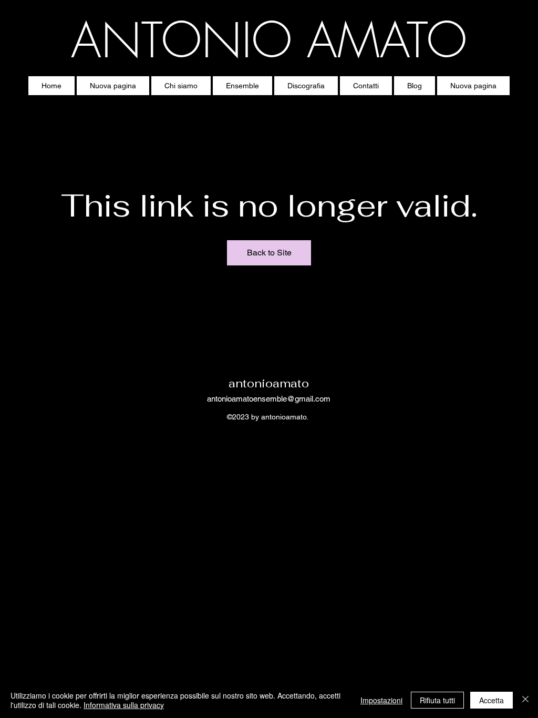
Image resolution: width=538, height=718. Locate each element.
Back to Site (269, 253)
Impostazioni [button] (381, 700)
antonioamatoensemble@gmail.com (268, 398)
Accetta (491, 700)
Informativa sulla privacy (124, 705)
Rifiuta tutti (437, 700)
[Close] (525, 700)
